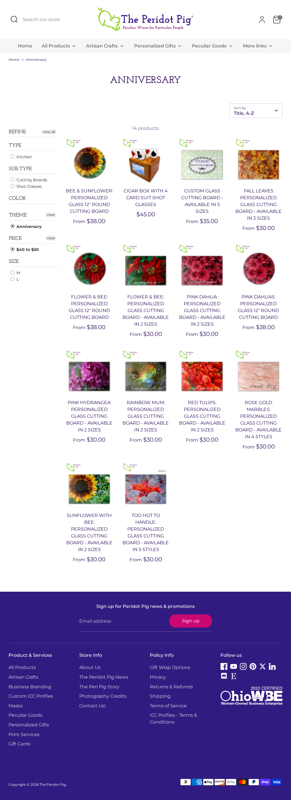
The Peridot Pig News (103, 677)
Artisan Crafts (102, 46)
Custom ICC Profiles (31, 696)
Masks (16, 705)
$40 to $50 (27, 249)
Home (25, 46)
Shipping (160, 696)
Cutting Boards (31, 179)
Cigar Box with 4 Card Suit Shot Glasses (146, 197)
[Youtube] (233, 666)
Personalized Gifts (155, 46)
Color (17, 198)
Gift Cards (19, 744)
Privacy (158, 677)
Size (14, 261)
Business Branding (30, 686)
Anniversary (36, 59)
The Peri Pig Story (99, 686)
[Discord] (224, 676)
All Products (56, 46)
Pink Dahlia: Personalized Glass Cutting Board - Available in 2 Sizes (202, 310)
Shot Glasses (28, 186)
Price (15, 238)
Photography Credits (102, 696)
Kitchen (23, 156)
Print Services (24, 734)
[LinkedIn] (272, 666)
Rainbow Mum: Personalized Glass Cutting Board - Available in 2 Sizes (145, 416)
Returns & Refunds (171, 686)
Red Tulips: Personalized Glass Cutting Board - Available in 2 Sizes (202, 416)
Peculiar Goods (210, 46)
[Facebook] (224, 666)
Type (15, 145)
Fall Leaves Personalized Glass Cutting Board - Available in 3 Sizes (258, 204)
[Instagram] (243, 666)
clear (51, 215)
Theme (18, 215)
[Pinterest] (253, 666)
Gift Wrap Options (170, 667)
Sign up (190, 621)
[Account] (262, 19)
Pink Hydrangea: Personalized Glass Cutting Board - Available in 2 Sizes (89, 416)
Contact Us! (92, 705)
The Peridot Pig (53, 784)
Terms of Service (168, 705)
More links (255, 46)
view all (49, 132)
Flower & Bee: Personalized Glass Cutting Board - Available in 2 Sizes (145, 310)
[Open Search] (14, 19)
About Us (90, 667)
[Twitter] (262, 666)
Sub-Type (20, 169)
